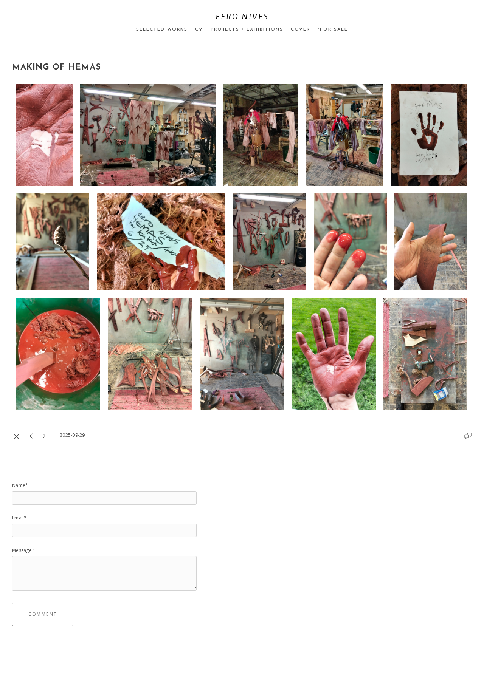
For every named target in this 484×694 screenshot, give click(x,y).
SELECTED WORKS (162, 29)
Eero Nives (242, 16)
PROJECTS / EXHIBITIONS (247, 29)
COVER (300, 29)
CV (199, 29)
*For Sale (333, 29)
